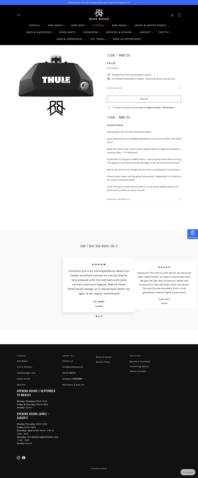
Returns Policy (103, 362)
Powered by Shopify (99, 468)
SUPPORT (145, 32)
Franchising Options (139, 366)
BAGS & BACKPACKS (39, 32)
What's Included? (138, 371)
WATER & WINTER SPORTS (151, 25)
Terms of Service (104, 357)
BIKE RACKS (119, 25)
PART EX (164, 32)
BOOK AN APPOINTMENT (127, 39)
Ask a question (115, 88)
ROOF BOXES (56, 25)
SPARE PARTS (67, 32)
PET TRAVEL (98, 39)
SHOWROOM (91, 32)
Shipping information (118, 199)
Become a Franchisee (140, 361)
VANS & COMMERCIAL (69, 39)
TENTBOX (99, 25)
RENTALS (34, 25)
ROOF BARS (78, 25)
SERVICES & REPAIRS (119, 32)
